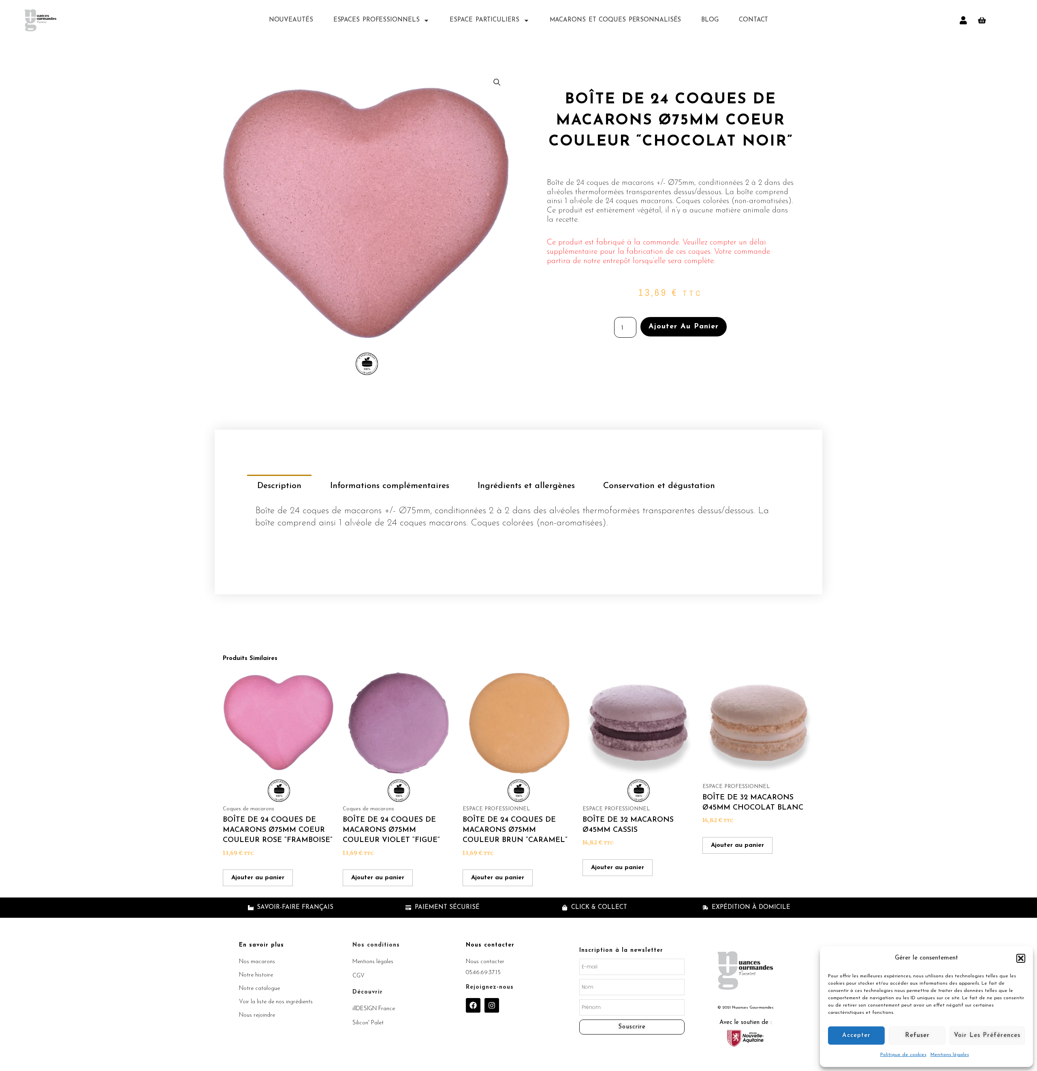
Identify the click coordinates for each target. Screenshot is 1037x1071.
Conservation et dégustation (659, 486)
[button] (1021, 958)
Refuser (917, 1035)
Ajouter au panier (684, 326)
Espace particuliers (484, 20)
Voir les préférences (987, 1035)
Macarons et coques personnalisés (615, 20)
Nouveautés (291, 20)
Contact (753, 20)
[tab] (279, 486)
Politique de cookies (903, 1054)
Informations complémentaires (389, 486)
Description (279, 486)
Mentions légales (949, 1054)
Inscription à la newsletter (621, 950)
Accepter (856, 1035)
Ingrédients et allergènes (526, 486)
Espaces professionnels (376, 20)
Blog (710, 20)
